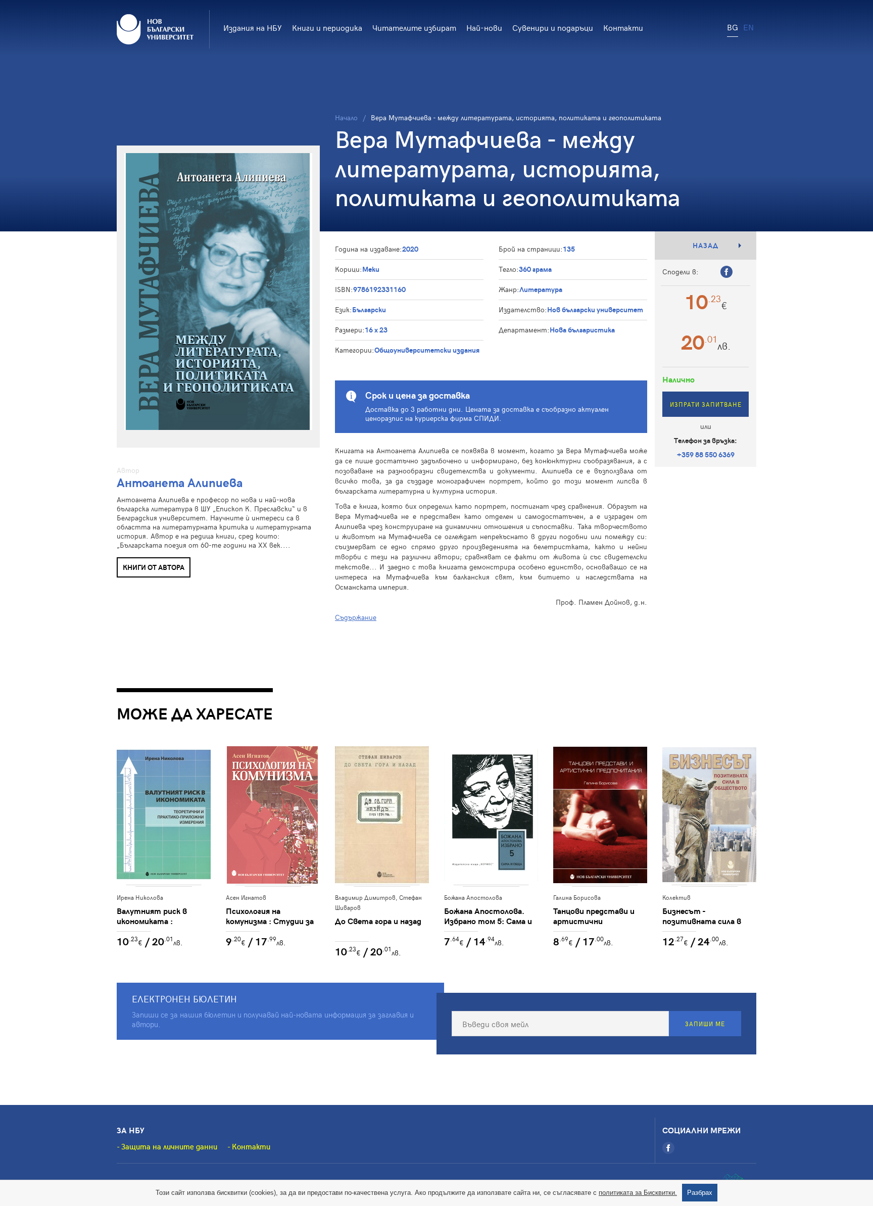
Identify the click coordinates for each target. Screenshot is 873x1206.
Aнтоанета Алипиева (180, 482)
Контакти (623, 27)
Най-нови (484, 27)
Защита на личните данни (169, 1146)
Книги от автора (153, 567)
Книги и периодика (327, 27)
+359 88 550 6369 (706, 454)
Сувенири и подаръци (552, 27)
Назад (705, 245)
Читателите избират (414, 27)
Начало (346, 117)
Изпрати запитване (706, 404)
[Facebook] (668, 1148)
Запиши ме (705, 1024)
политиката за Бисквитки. (638, 1192)
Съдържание (355, 617)
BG (732, 26)
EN (748, 26)
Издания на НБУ (252, 27)
